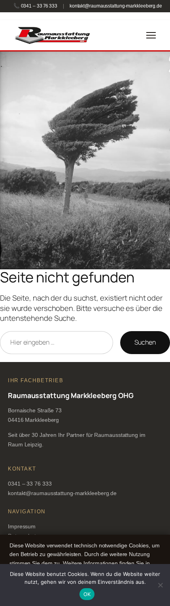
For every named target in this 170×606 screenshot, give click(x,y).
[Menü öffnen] (151, 35)
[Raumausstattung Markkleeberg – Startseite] (52, 35)
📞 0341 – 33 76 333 (35, 6)
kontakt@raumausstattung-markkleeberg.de (116, 6)
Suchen (145, 342)
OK (87, 594)
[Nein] (160, 585)
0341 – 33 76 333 (29, 483)
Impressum (22, 526)
